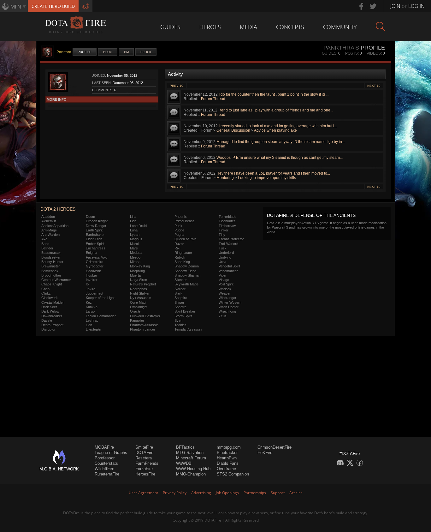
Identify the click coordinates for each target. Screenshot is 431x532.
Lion (133, 221)
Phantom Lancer (142, 329)
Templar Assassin (188, 329)
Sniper (179, 302)
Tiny (222, 234)
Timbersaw (227, 226)
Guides (170, 27)
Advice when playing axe (275, 130)
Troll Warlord (228, 244)
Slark (178, 293)
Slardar (180, 289)
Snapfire (180, 298)
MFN (15, 6)
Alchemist (48, 221)
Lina (133, 216)
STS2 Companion (233, 474)
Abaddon (48, 216)
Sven (178, 320)
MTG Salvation (190, 452)
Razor (179, 244)
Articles (296, 492)
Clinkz (46, 293)
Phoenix (180, 216)
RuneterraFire (107, 474)
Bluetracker (227, 452)
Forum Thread (213, 99)
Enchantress (95, 248)
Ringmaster (183, 252)
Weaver (225, 293)
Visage (224, 280)
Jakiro (90, 289)
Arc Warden (50, 234)
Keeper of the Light (100, 298)
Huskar (91, 275)
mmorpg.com (229, 447)
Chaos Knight (51, 284)
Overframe (226, 468)
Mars (134, 248)
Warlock (225, 289)
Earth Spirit (94, 230)
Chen (45, 289)
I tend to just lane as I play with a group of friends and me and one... (275, 110)
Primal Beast (184, 221)
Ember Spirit (95, 244)
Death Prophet (52, 325)
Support (278, 492)
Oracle (135, 311)
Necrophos (138, 289)
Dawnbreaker (51, 316)
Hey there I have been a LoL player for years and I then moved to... (273, 173)
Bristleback (49, 271)
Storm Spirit (183, 316)
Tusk (223, 248)
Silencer (180, 280)
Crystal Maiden (52, 302)
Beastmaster (51, 252)
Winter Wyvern (230, 302)
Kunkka (91, 307)
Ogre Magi (138, 302)
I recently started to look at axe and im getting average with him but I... (278, 126)
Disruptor (48, 329)
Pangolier (137, 320)
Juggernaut (94, 293)
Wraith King (227, 311)
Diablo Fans (228, 463)
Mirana (135, 262)
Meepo (135, 257)
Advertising (201, 492)
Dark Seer (49, 307)
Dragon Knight (97, 221)
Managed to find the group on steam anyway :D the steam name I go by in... (280, 142)
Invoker (91, 280)
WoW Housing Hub (193, 468)
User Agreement (143, 492)
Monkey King (140, 266)
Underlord (226, 252)
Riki (177, 248)
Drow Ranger (96, 226)
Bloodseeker (51, 257)
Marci (134, 244)
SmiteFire (144, 447)
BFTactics (185, 447)
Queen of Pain (185, 239)
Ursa (222, 262)
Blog (107, 52)
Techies (180, 325)
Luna (134, 230)
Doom (90, 216)
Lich (89, 325)
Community (340, 27)
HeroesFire (145, 474)
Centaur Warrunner (56, 280)
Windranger (227, 298)
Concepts (290, 27)
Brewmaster (50, 266)
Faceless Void (96, 257)
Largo (90, 311)
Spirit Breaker (184, 311)
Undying (225, 257)
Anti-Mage (49, 230)
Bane (45, 244)
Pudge (179, 230)
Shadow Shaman (187, 275)
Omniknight (138, 307)
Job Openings (227, 492)
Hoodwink (93, 271)
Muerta (135, 275)
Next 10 (374, 85)
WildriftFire (104, 468)
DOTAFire (144, 452)
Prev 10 (176, 85)
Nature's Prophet (143, 284)
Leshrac (92, 320)
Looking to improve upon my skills (267, 178)
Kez (89, 302)
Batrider (47, 248)
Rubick (179, 257)
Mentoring (225, 178)
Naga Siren (138, 280)
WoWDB (184, 463)
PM (126, 52)
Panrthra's (341, 48)
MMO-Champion (191, 474)
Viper (223, 275)
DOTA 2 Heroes (57, 209)
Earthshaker (95, 234)
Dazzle (46, 320)
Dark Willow (50, 311)
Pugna (179, 234)
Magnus (136, 239)
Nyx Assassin (140, 298)
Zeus (223, 316)
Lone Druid (138, 226)
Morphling (137, 271)
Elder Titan (94, 239)
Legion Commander (101, 316)
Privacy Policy (174, 492)
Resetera (143, 458)
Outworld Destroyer (145, 316)
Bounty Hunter (52, 262)
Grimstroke (94, 262)
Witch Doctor (229, 307)
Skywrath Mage (186, 284)
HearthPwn (227, 458)
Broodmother (51, 275)
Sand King (182, 262)
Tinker (223, 230)
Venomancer (228, 271)
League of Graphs (111, 452)
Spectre (180, 307)
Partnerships (255, 492)
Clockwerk (49, 298)
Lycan (134, 234)
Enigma (91, 252)
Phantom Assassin (144, 325)
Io (87, 284)
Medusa (136, 252)
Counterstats (106, 463)
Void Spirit (226, 284)
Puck (178, 226)
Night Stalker (140, 293)
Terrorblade (227, 216)
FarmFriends (146, 463)
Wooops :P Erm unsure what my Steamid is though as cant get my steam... (279, 157)
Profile (85, 52)
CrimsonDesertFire (274, 447)
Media (248, 27)
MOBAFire (104, 447)
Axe (44, 239)
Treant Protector (231, 239)
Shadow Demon (186, 266)
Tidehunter (227, 221)
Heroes (210, 27)
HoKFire (264, 452)
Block (145, 52)
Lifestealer (94, 329)
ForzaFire (144, 468)
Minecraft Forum (191, 458)
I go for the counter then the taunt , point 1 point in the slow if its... (273, 94)
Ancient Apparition (54, 226)
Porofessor (105, 458)
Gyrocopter (94, 266)
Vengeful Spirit (229, 266)
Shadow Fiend (185, 271)
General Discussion (233, 130)
